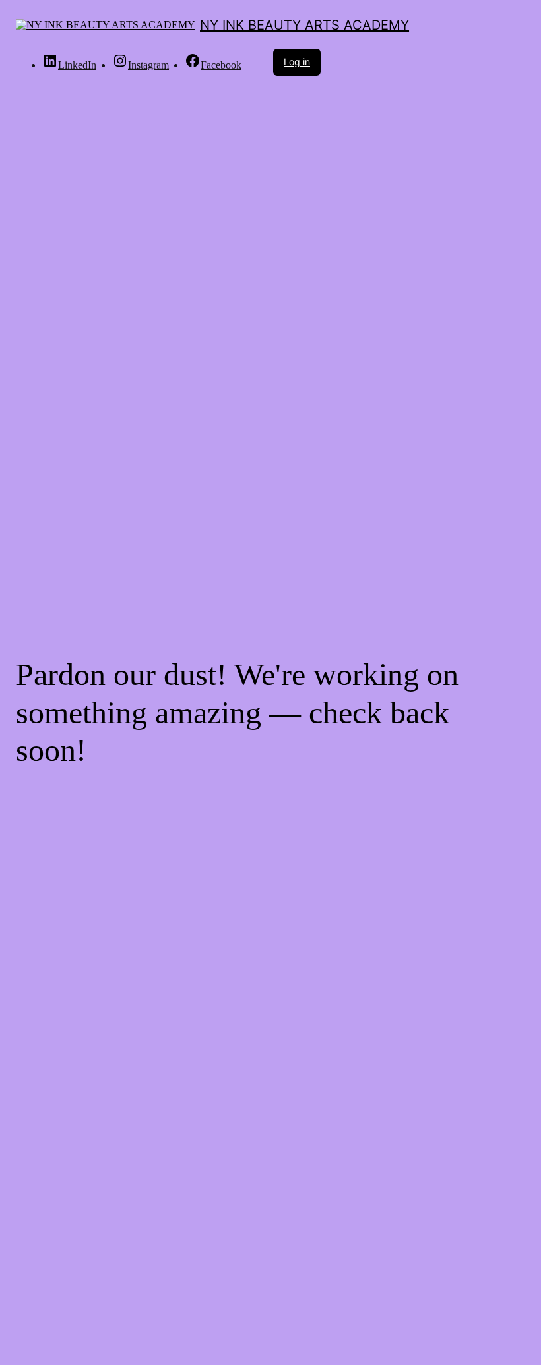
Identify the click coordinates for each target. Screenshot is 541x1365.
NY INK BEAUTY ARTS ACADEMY (304, 25)
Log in (297, 61)
